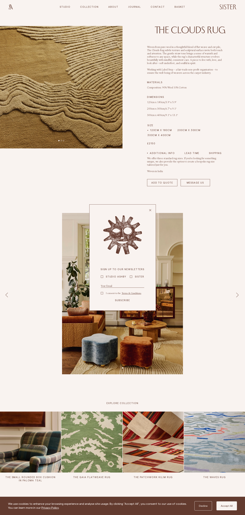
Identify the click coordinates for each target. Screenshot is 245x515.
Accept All (227, 505)
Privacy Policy (50, 507)
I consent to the (123, 293)
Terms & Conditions (131, 293)
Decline (203, 505)
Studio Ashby (116, 276)
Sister (139, 276)
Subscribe (122, 300)
